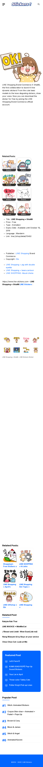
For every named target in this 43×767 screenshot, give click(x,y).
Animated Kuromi (14, 740)
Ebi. (17, 259)
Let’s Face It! (14, 661)
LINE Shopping (22, 253)
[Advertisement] (21, 30)
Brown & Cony (13, 721)
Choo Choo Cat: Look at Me (14, 642)
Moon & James (13, 727)
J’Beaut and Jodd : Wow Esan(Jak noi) (19, 631)
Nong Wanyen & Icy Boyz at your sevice (20, 637)
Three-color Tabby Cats (19, 680)
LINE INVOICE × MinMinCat (14, 626)
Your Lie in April (16, 674)
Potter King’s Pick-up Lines (20, 685)
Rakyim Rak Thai (9, 621)
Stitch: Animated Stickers (18, 705)
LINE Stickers (26, 284)
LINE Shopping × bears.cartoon (20, 270)
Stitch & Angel (13, 733)
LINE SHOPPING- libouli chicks (19, 273)
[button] (39, 4)
